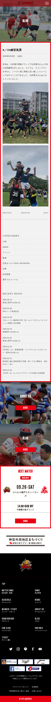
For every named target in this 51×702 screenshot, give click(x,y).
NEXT (46, 213)
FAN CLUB (6, 629)
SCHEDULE (6, 600)
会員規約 (35, 687)
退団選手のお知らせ (11, 330)
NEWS (20, 56)
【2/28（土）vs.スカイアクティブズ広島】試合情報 (24, 371)
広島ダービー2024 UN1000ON (16, 263)
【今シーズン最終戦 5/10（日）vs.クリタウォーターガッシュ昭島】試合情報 (25, 320)
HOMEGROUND (8, 619)
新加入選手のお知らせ (12, 301)
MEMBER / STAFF (9, 610)
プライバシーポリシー (21, 687)
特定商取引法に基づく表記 (19, 691)
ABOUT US (40, 610)
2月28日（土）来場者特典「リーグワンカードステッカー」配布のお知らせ (25, 349)
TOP (3, 583)
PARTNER (41, 629)
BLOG (37, 619)
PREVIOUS (7, 213)
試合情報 (6, 274)
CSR (5, 241)
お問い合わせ (37, 691)
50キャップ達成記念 (11, 309)
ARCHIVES (25, 213)
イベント (6, 252)
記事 (4, 269)
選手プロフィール (10, 280)
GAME (25, 521)
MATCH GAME (8, 591)
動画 (4, 258)
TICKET (6, 638)
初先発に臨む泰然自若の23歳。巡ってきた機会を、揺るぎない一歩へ (25, 361)
